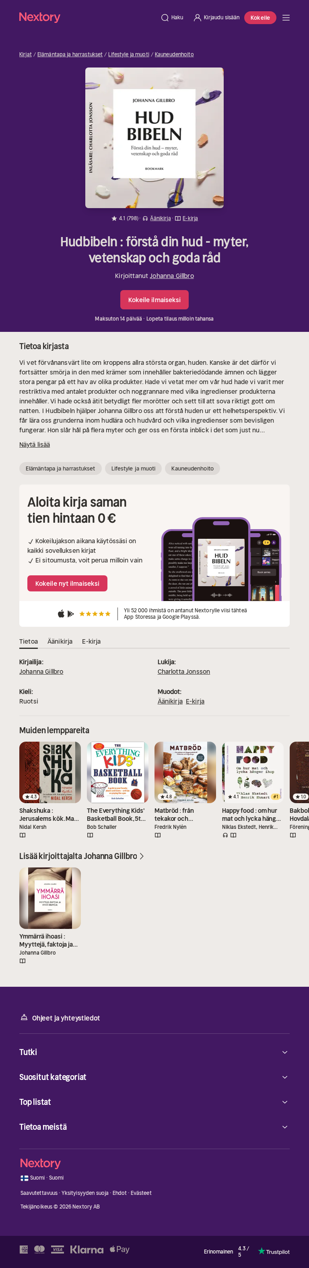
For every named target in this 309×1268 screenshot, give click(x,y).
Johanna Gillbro (172, 276)
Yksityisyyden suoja (85, 1193)
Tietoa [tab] (28, 641)
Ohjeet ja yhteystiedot (66, 1018)
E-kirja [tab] (91, 641)
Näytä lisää (34, 444)
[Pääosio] (286, 17)
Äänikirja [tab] (59, 641)
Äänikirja (170, 701)
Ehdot (120, 1193)
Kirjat (25, 54)
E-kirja (195, 701)
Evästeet (141, 1193)
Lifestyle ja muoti (128, 54)
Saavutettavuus (39, 1193)
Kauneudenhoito (174, 54)
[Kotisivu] (87, 17)
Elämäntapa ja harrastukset (70, 54)
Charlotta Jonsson (184, 671)
